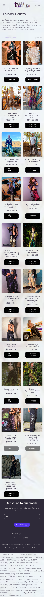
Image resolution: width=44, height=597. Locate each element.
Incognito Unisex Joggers (11, 390)
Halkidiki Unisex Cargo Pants (32, 251)
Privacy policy (37, 545)
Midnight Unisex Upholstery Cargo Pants (11, 206)
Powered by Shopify (25, 544)
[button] (4, 4)
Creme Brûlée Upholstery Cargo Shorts (11, 115)
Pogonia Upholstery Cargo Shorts (32, 115)
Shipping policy (21, 548)
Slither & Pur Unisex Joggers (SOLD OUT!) (11, 437)
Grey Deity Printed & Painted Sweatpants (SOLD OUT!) (32, 438)
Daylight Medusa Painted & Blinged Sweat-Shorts (32, 70)
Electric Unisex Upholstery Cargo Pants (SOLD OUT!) (11, 252)
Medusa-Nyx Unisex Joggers (32, 345)
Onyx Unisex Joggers (11, 345)
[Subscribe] (37, 516)
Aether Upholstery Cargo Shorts (11, 160)
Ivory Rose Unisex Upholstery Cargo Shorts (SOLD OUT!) (32, 299)
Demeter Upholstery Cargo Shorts (32, 391)
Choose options (11, 125)
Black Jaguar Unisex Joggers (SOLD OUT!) (11, 484)
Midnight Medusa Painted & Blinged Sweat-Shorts (11, 70)
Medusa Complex (13, 544)
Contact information (34, 548)
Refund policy (9, 548)
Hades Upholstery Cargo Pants (32, 160)
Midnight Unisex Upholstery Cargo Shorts (11, 298)
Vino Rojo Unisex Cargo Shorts (33, 205)
